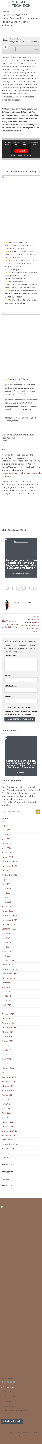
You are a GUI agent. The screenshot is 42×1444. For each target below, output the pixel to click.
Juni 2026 (6, 834)
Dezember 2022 (9, 1023)
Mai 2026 (6, 839)
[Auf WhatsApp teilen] (8, 589)
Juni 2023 (6, 996)
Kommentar (10, 656)
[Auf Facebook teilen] (12, 589)
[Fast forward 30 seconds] (24, 49)
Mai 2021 (6, 1108)
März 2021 (6, 1117)
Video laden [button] (22, 151)
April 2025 (6, 897)
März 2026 (6, 848)
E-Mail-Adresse (11, 686)
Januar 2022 (7, 1072)
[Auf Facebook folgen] (2, 1382)
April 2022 (6, 1059)
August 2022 (8, 1041)
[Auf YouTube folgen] (14, 1382)
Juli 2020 (6, 1153)
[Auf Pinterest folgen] (8, 1382)
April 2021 (6, 1113)
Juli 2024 (6, 938)
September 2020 (10, 1144)
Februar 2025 (8, 906)
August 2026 (8, 825)
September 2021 (9, 1090)
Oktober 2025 (8, 870)
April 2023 (6, 1005)
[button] (5, 4)
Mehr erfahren (21, 147)
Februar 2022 (8, 1068)
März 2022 (6, 1063)
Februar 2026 (8, 852)
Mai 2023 (6, 1001)
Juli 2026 (6, 830)
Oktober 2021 (8, 1086)
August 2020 (8, 1149)
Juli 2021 (6, 1099)
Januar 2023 (7, 1019)
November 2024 (9, 920)
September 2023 (9, 983)
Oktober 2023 (8, 978)
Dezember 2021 (9, 1077)
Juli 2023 (6, 992)
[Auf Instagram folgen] (5, 1382)
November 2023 (9, 974)
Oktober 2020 (8, 1140)
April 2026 (6, 843)
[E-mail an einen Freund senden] (21, 589)
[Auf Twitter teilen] (17, 589)
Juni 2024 (6, 942)
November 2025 (9, 866)
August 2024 (8, 933)
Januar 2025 (7, 911)
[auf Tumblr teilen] (34, 589)
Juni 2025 (6, 888)
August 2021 (7, 1095)
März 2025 (6, 902)
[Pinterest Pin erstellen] (25, 589)
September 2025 (9, 875)
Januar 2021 (7, 1126)
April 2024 (6, 951)
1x (17, 49)
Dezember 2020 (9, 1131)
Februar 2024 (8, 960)
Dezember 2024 (9, 915)
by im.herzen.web (21, 1435)
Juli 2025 (6, 884)
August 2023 (8, 987)
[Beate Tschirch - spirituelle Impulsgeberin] (21, 4)
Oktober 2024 (8, 924)
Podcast (5, 12)
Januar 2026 (7, 857)
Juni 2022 (6, 1050)
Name (7, 675)
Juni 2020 (6, 1158)
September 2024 (10, 929)
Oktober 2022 (8, 1032)
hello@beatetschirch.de (13, 493)
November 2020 (9, 1135)
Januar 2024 (7, 965)
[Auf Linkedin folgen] (11, 1382)
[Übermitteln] (38, 812)
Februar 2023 (8, 1014)
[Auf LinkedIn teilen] (29, 589)
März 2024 (7, 956)
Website (7, 696)
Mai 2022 (6, 1054)
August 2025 (8, 879)
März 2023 (6, 1010)
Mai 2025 (6, 893)
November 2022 (9, 1028)
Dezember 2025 (9, 861)
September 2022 (9, 1036)
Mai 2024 (6, 947)
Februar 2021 (8, 1122)
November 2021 (9, 1081)
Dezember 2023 (9, 969)
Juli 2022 (6, 1045)
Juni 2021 (6, 1104)
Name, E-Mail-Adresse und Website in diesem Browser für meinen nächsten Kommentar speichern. (20, 711)
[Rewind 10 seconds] (11, 49)
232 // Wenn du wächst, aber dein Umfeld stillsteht (10, 624)
